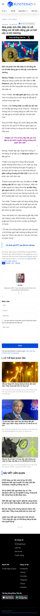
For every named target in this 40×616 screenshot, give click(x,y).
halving (17, 263)
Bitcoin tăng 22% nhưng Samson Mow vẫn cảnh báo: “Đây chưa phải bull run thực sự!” (19, 385)
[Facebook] (9, 267)
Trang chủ (4, 19)
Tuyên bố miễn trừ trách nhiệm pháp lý (27, 612)
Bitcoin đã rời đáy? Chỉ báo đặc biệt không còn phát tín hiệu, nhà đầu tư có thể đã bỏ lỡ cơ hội (19, 460)
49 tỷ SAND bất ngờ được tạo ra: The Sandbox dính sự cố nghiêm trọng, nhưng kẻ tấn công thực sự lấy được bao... (19, 493)
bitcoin (8, 263)
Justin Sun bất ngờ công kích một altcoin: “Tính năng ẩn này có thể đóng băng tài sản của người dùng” (19, 519)
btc (13, 263)
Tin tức (10, 19)
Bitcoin (15, 19)
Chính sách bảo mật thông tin (9, 612)
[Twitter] (14, 267)
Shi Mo (15, 24)
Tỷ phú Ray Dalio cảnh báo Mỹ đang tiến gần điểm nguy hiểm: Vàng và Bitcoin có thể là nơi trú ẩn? (19, 423)
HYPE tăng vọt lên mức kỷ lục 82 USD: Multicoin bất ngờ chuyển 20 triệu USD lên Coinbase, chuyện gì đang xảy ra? (18, 482)
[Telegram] (18, 267)
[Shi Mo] (20, 278)
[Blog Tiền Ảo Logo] (20, 4)
